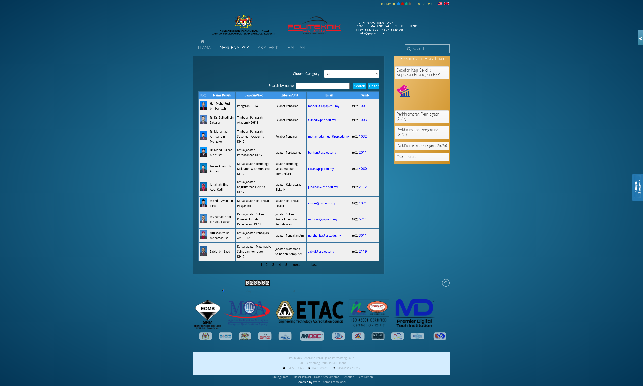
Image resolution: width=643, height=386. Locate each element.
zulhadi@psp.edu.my (322, 120)
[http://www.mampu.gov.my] (225, 339)
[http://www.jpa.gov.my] (358, 339)
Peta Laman (387, 4)
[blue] (398, 4)
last (314, 265)
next (296, 265)
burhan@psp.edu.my (322, 152)
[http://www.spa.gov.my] (440, 339)
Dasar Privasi (302, 377)
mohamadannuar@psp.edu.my (329, 136)
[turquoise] (406, 4)
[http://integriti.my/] (378, 339)
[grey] (409, 4)
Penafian (348, 377)
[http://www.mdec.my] (312, 340)
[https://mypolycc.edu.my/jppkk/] (265, 339)
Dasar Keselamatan (326, 377)
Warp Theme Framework (329, 382)
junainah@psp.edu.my (323, 187)
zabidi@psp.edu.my (321, 251)
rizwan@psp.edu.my (321, 203)
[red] (402, 4)
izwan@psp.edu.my (321, 169)
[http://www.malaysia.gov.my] (205, 339)
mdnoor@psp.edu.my (322, 219)
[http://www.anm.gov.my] (397, 339)
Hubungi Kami (279, 377)
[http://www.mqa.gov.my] (338, 339)
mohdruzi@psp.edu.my (323, 106)
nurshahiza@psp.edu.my (324, 235)
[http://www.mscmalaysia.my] (285, 339)
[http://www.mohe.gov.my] (245, 339)
